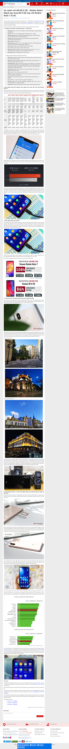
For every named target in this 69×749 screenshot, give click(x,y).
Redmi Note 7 (31, 23)
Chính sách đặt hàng (53, 734)
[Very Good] (41, 707)
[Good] (40, 707)
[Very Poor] (37, 707)
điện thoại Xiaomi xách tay (38, 684)
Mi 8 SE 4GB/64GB (34, 691)
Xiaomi (5, 460)
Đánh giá (20, 18)
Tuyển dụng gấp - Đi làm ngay (39, 734)
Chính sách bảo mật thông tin (55, 736)
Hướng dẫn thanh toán (38, 732)
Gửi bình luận (40, 716)
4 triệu (37, 459)
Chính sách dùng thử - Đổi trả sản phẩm (57, 732)
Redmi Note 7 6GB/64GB (12, 704)
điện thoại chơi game (40, 21)
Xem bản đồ (13, 732)
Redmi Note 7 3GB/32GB (12, 701)
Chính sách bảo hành (54, 731)
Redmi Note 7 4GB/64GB (12, 702)
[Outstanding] (43, 707)
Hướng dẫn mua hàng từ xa (39, 731)
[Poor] (39, 707)
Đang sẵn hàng (50, 18)
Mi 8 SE (25, 23)
